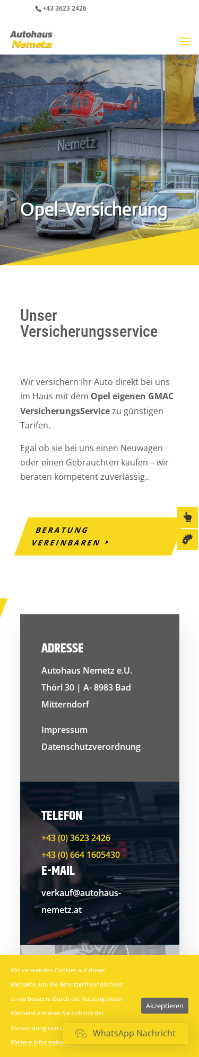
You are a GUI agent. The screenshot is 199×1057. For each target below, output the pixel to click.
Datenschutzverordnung (91, 747)
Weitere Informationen (42, 1042)
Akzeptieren (165, 1005)
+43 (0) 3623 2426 (75, 838)
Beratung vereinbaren (66, 536)
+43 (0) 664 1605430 (80, 855)
